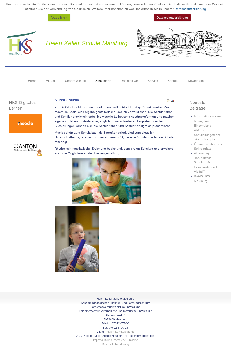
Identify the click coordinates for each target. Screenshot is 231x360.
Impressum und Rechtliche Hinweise (115, 340)
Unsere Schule (75, 81)
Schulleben (103, 81)
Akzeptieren (59, 17)
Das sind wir (129, 81)
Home (32, 81)
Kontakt (173, 81)
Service (153, 81)
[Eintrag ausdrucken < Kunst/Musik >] (168, 100)
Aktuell (50, 81)
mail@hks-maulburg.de (120, 331)
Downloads (196, 81)
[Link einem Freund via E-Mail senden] (173, 100)
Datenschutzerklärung (190, 9)
